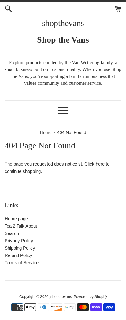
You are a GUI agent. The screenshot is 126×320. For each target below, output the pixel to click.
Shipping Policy (20, 248)
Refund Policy (18, 255)
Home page (16, 218)
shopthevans (63, 23)
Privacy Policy (19, 240)
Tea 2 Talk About (21, 226)
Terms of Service (22, 262)
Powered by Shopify (90, 297)
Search (12, 233)
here (100, 163)
